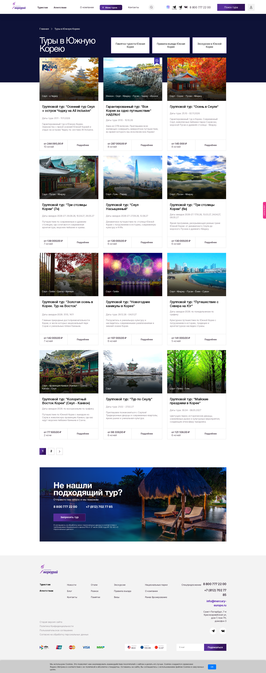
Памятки (95, 597)
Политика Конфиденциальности (56, 626)
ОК (212, 667)
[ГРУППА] (172, 7)
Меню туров (111, 7)
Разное (94, 591)
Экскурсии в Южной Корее (209, 45)
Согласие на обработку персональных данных (64, 634)
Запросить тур (70, 517)
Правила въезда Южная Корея (171, 45)
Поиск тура (231, 7)
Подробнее (83, 145)
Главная (44, 28)
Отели (94, 584)
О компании (87, 7)
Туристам (42, 7)
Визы (116, 597)
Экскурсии (120, 584)
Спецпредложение (191, 584)
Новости (71, 584)
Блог (69, 591)
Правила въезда (122, 591)
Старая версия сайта (51, 622)
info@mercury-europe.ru (216, 603)
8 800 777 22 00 (200, 7)
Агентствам (60, 7)
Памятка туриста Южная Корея (130, 45)
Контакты (133, 7)
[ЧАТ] (179, 7)
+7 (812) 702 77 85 (99, 506)
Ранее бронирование (156, 597)
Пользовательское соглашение (56, 630)
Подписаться (215, 647)
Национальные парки (156, 584)
